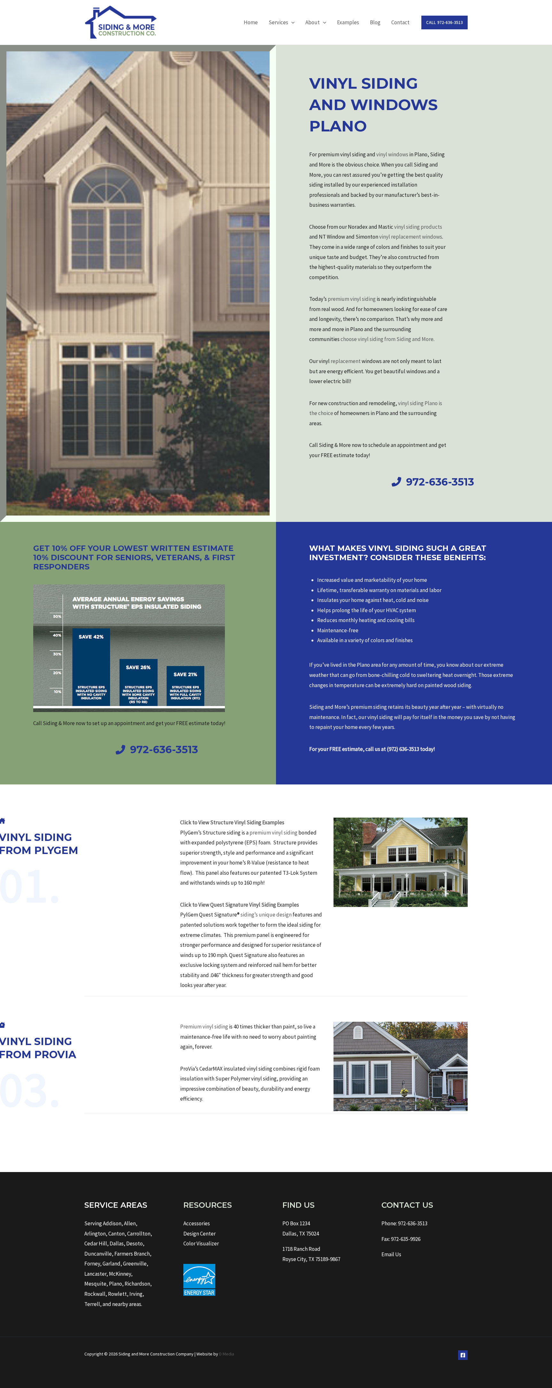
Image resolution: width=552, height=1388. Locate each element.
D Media (226, 1354)
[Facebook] (463, 1355)
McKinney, (121, 1273)
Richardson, (138, 1283)
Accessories (196, 1223)
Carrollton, (139, 1233)
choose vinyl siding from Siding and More (387, 339)
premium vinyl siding (352, 298)
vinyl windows (392, 154)
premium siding (369, 706)
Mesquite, (96, 1283)
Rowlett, (118, 1293)
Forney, (93, 1263)
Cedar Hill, (97, 1243)
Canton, (117, 1233)
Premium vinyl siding (204, 1026)
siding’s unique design (266, 914)
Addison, (113, 1223)
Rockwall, (95, 1293)
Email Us (391, 1254)
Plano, (116, 1283)
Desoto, (135, 1243)
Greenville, (135, 1263)
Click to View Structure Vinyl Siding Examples (232, 822)
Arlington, (95, 1233)
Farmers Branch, (132, 1253)
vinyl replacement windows (410, 236)
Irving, (136, 1293)
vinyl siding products (418, 226)
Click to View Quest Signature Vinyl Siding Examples (239, 904)
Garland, (112, 1263)
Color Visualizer (201, 1243)
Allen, (130, 1223)
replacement (346, 361)
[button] (291, 22)
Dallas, (117, 1243)
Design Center (199, 1233)
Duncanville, (98, 1253)
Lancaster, (96, 1273)
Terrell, (93, 1304)
